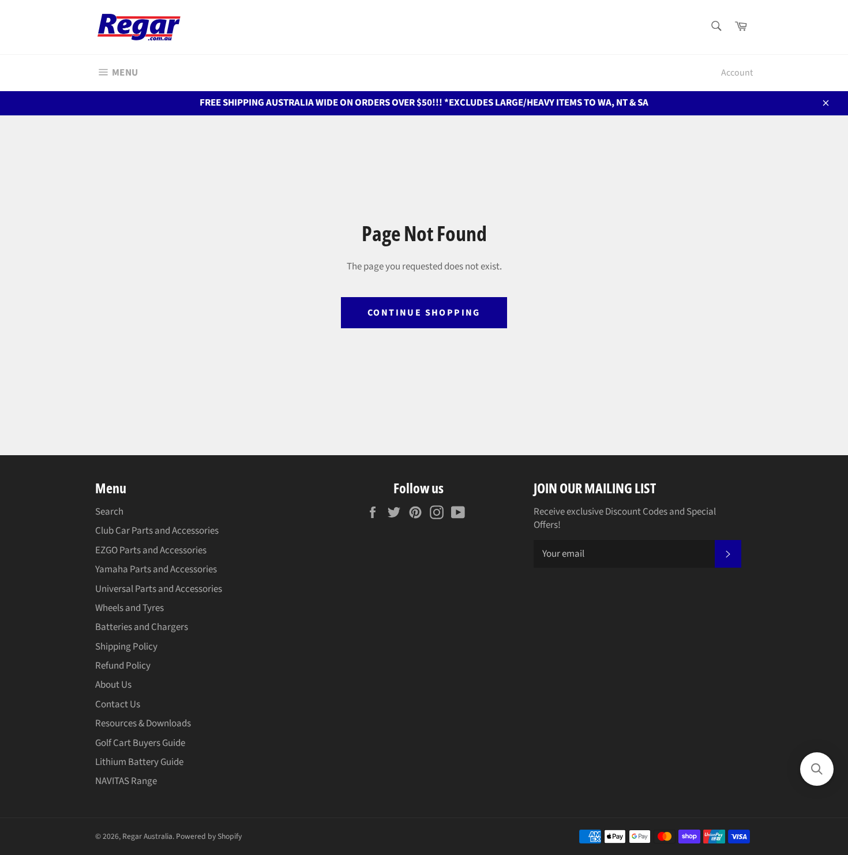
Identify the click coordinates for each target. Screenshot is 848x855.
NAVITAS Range (126, 781)
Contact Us (117, 704)
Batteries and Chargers (141, 627)
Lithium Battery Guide (139, 762)
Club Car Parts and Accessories (157, 531)
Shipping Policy (126, 647)
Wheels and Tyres (129, 608)
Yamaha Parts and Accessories (156, 569)
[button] (817, 769)
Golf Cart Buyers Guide (140, 743)
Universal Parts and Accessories (158, 589)
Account (737, 72)
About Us (113, 685)
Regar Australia (147, 836)
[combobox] (716, 27)
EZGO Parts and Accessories (151, 550)
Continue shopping (424, 312)
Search (109, 512)
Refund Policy (123, 666)
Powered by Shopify (209, 836)
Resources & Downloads (143, 723)
